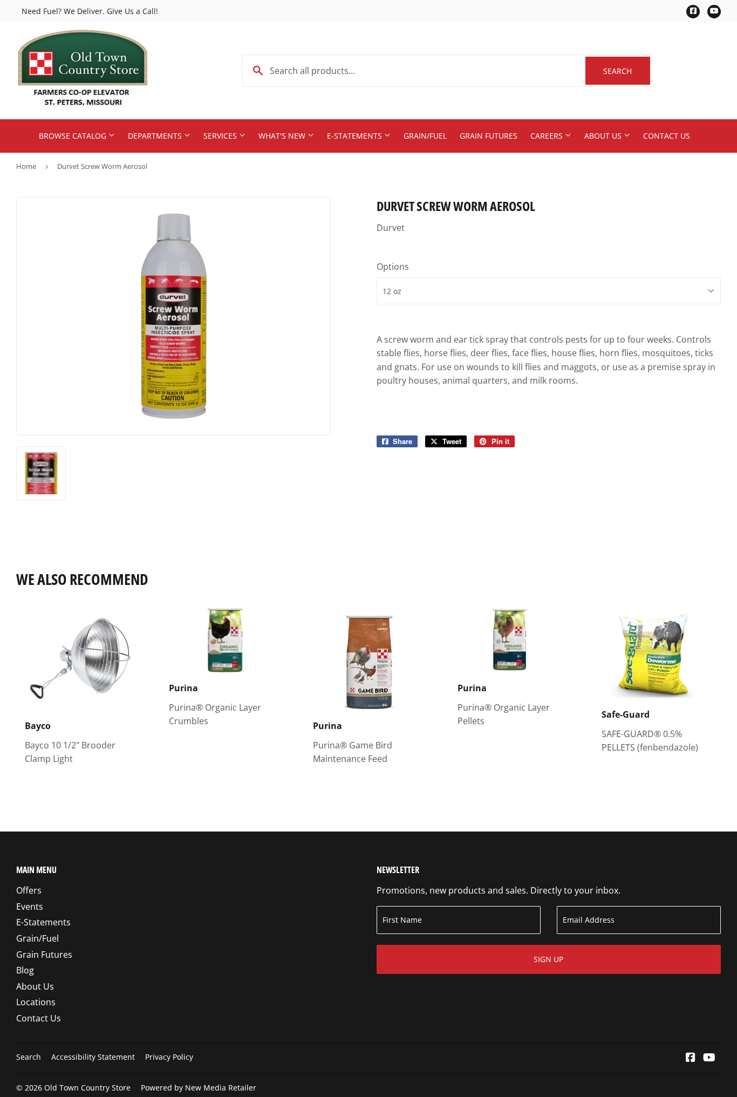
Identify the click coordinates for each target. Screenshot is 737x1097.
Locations (36, 1002)
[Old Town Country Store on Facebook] (690, 1058)
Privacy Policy (169, 1057)
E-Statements (355, 136)
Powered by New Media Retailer (198, 1087)
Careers (547, 136)
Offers (29, 890)
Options (393, 266)
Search (626, 71)
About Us (604, 136)
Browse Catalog (73, 136)
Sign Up (548, 959)
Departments (156, 136)
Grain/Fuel (425, 136)
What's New (283, 136)
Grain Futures (488, 136)
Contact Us (666, 136)
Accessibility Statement (93, 1057)
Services (221, 136)
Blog (25, 970)
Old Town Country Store (87, 1087)
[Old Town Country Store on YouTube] (709, 1058)
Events (29, 906)
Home (26, 166)
